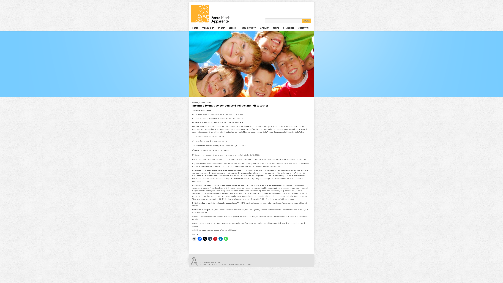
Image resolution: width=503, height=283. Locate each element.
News (276, 28)
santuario (225, 264)
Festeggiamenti (247, 28)
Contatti (303, 28)
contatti (250, 264)
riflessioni (243, 264)
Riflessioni (288, 28)
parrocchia (211, 264)
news (237, 264)
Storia (221, 28)
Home (195, 28)
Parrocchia (208, 28)
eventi (231, 264)
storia (218, 264)
